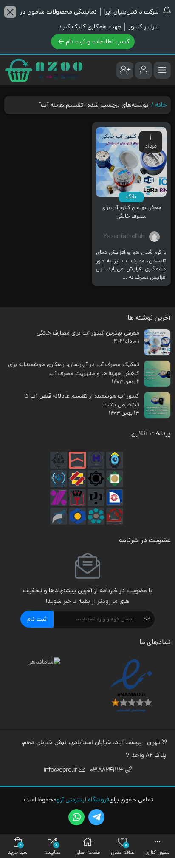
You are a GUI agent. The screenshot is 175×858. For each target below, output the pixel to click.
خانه (161, 104)
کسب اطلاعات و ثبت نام (98, 41)
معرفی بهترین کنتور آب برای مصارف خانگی (131, 212)
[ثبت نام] (124, 70)
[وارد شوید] (143, 70)
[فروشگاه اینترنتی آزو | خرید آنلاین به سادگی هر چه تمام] (43, 70)
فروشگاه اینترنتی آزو (82, 799)
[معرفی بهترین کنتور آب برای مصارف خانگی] (131, 162)
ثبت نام (37, 618)
